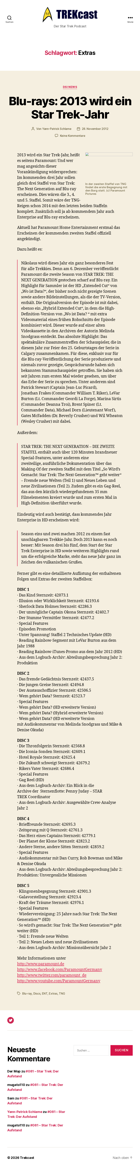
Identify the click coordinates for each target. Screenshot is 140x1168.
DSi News (70, 87)
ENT (44, 993)
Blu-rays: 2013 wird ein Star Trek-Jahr (70, 107)
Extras (53, 993)
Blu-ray (27, 993)
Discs (36, 993)
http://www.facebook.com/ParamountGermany (59, 969)
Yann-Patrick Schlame (56, 129)
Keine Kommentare (72, 135)
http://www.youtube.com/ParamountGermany (58, 981)
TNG (62, 993)
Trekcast (27, 1158)
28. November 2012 (95, 129)
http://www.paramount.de (40, 964)
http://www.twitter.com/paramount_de (51, 975)
